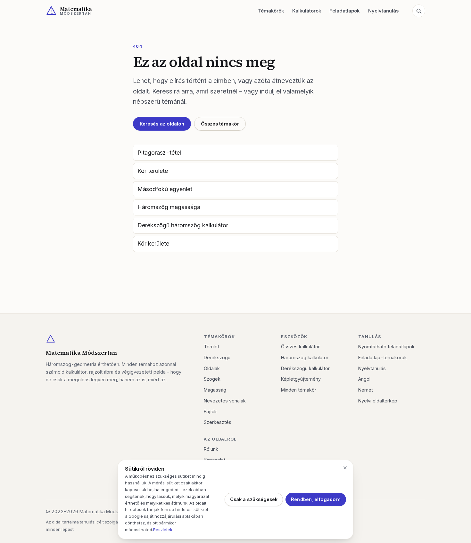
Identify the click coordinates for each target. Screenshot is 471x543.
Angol (364, 379)
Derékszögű (217, 357)
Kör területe (152, 170)
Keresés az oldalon (162, 123)
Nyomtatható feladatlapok (386, 346)
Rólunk (211, 449)
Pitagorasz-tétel (159, 152)
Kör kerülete (153, 243)
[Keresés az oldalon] (418, 10)
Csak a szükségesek (253, 499)
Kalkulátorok (306, 11)
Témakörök (271, 11)
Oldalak (212, 368)
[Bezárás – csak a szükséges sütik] (345, 468)
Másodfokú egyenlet (164, 189)
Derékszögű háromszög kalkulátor (182, 225)
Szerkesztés (217, 422)
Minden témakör (298, 390)
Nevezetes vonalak (225, 400)
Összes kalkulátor (300, 346)
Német (365, 390)
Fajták (210, 411)
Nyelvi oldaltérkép (377, 400)
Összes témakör (220, 123)
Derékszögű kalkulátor (305, 368)
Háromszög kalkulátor (304, 357)
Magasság (215, 390)
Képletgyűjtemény (301, 379)
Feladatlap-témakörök (382, 357)
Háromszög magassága (168, 207)
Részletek (162, 529)
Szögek (212, 379)
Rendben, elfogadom (315, 499)
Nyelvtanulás (383, 11)
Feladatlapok (344, 11)
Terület (211, 346)
